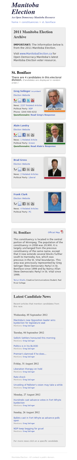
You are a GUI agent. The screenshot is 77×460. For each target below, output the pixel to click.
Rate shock (19, 377)
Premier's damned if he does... (30, 354)
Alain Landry (21, 125)
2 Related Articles (29, 174)
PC (30, 212)
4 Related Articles (29, 209)
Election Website (22, 95)
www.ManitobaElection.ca (36, 53)
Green (32, 143)
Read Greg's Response (43, 115)
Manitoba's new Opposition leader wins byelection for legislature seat (34, 321)
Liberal (32, 177)
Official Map (54, 232)
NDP (31, 109)
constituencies (30, 22)
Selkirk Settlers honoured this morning (34, 338)
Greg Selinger (22, 91)
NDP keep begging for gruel (29, 428)
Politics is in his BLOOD (26, 346)
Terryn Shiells (19, 280)
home (15, 22)
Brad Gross (20, 160)
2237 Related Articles (31, 105)
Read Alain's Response (43, 146)
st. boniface (49, 22)
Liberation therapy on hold (28, 369)
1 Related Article (28, 140)
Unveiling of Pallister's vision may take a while (38, 385)
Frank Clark (20, 194)
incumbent (36, 91)
